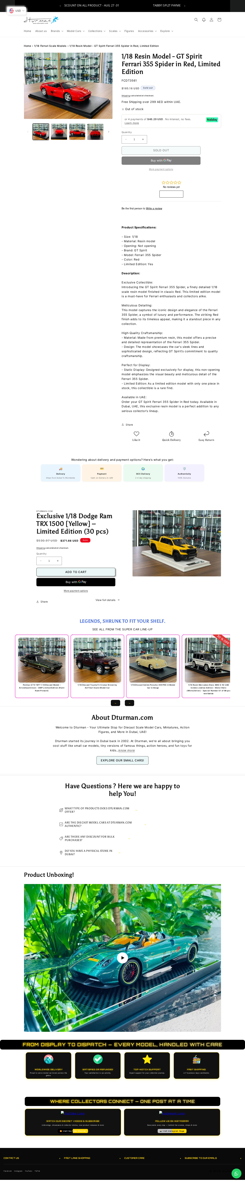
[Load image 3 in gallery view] (77, 132)
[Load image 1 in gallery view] (41, 132)
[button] (57, 31)
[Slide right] (109, 132)
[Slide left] (28, 132)
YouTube (28, 1171)
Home (27, 45)
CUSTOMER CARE (152, 1158)
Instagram (18, 1171)
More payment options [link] (161, 169)
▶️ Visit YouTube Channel (73, 1131)
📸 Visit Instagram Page (172, 1131)
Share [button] (129, 424)
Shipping (126, 95)
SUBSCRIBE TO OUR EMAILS (213, 1158)
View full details (106, 599)
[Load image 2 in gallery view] (59, 132)
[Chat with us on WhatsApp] (236, 1173)
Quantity (127, 132)
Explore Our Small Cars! (122, 760)
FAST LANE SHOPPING (92, 1158)
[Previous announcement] (60, 6)
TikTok (37, 1171)
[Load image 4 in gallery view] (95, 132)
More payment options (76, 590)
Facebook (8, 1171)
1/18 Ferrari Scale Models (50, 45)
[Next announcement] (185, 6)
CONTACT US (32, 1158)
